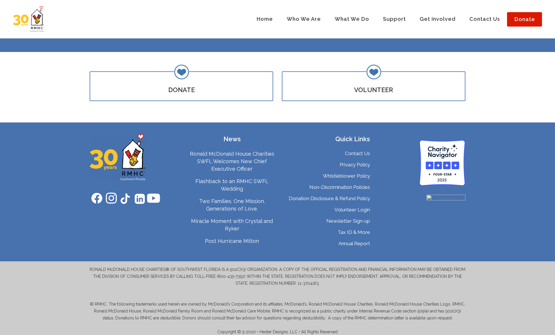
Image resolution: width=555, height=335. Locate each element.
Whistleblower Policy (346, 176)
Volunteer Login (352, 210)
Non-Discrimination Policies (339, 187)
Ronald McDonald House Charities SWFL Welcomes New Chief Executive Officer (232, 161)
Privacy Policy (355, 165)
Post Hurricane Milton (232, 241)
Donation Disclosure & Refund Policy (329, 198)
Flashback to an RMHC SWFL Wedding (232, 185)
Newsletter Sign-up (348, 221)
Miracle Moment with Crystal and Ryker (232, 225)
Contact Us (357, 153)
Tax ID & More (354, 232)
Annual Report (354, 243)
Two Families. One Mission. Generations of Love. (232, 205)
